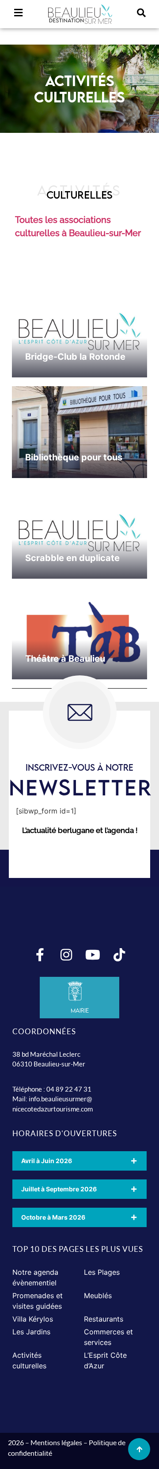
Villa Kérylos (32, 1319)
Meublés (98, 1295)
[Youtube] (93, 955)
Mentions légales (56, 1442)
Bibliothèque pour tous (73, 457)
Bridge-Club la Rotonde (75, 356)
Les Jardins (31, 1331)
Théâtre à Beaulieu (65, 658)
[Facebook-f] (39, 955)
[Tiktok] (119, 955)
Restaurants (103, 1319)
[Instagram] (66, 955)
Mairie (80, 1010)
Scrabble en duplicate (72, 558)
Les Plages (102, 1272)
